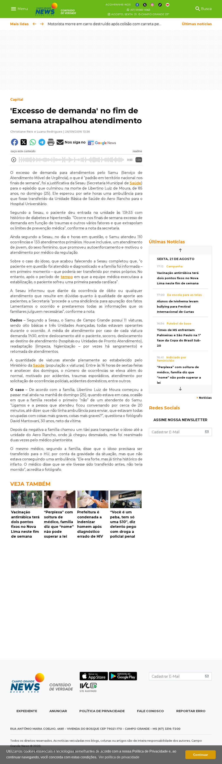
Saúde (135, 183)
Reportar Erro (191, 711)
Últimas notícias (197, 24)
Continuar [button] (200, 754)
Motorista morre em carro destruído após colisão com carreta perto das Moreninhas (120, 24)
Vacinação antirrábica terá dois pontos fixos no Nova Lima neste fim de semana (178, 278)
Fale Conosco (150, 711)
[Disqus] (76, 600)
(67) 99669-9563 (140, 9)
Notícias (204, 397)
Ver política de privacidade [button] (119, 757)
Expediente (26, 711)
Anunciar (58, 711)
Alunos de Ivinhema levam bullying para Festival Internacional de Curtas (177, 306)
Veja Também (30, 484)
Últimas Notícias (167, 241)
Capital (16, 99)
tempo (67, 277)
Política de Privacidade (102, 711)
